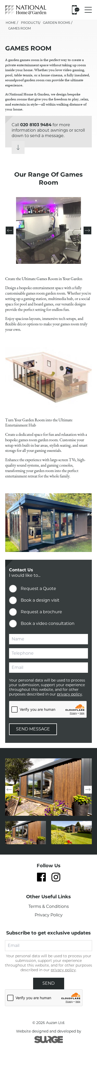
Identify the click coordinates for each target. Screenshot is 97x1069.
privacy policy (69, 694)
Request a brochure (41, 611)
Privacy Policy (49, 915)
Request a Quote (38, 588)
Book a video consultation (47, 623)
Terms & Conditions (48, 906)
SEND (48, 983)
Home (11, 23)
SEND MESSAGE (33, 729)
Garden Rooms (56, 23)
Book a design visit (40, 600)
